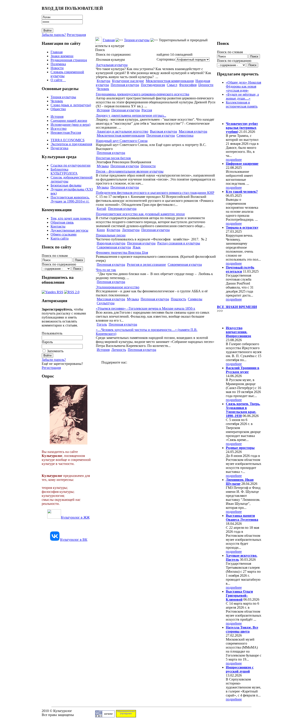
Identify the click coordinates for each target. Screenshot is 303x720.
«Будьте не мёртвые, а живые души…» (242, 96)
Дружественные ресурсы (69, 230)
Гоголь (102, 324)
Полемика (58, 64)
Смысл (172, 85)
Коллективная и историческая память (242, 104)
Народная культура (111, 243)
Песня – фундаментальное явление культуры (129, 171)
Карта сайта (60, 238)
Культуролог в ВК (73, 539)
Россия (147, 110)
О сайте (58, 80)
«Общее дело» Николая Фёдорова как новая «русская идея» (243, 86)
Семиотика (185, 135)
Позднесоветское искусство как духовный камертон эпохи (140, 214)
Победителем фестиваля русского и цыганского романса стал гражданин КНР (155, 193)
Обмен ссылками (64, 234)
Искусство (59, 128)
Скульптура (105, 303)
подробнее (234, 159)
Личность (118, 350)
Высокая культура (163, 131)
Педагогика (59, 148)
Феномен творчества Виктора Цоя (122, 252)
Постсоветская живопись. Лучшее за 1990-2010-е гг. (70, 199)
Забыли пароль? (54, 35)
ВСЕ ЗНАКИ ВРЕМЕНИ (237, 307)
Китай (101, 208)
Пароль (47, 342)
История (57, 116)
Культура (103, 81)
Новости (57, 68)
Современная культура (114, 247)
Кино (101, 230)
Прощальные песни (111, 235)
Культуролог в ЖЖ (75, 517)
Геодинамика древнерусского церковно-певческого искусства (142, 94)
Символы (195, 299)
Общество (58, 109)
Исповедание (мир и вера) (70, 124)
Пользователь (52, 333)
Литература (131, 230)
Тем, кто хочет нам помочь (71, 218)
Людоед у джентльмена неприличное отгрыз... (131, 115)
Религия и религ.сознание (146, 264)
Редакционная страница (69, 60)
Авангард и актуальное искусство (122, 131)
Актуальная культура (112, 65)
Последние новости (235, 319)
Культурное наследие (128, 81)
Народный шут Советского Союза (122, 141)
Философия (188, 85)
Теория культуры (63, 97)
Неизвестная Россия (66, 132)
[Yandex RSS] (52, 291)
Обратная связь (62, 222)
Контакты (58, 226)
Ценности (205, 85)
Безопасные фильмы (66, 185)
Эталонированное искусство (117, 287)
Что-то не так (106, 270)
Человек (57, 101)
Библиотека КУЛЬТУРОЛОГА (64, 171)
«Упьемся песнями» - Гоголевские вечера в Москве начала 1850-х (145, 308)
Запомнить (55, 351)
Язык (137, 247)
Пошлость (178, 299)
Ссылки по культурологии (71, 165)
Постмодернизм (153, 85)
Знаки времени (62, 56)
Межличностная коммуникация (170, 81)
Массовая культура (193, 131)
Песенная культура (125, 85)
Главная (57, 52)
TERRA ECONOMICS (68, 140)
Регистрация (76, 35)
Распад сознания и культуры (178, 243)
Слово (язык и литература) (71, 105)
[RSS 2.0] (71, 291)
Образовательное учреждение (126, 712)
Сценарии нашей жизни (69, 120)
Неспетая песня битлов (113, 158)
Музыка (103, 166)
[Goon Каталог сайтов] (105, 716)
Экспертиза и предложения (71, 144)
